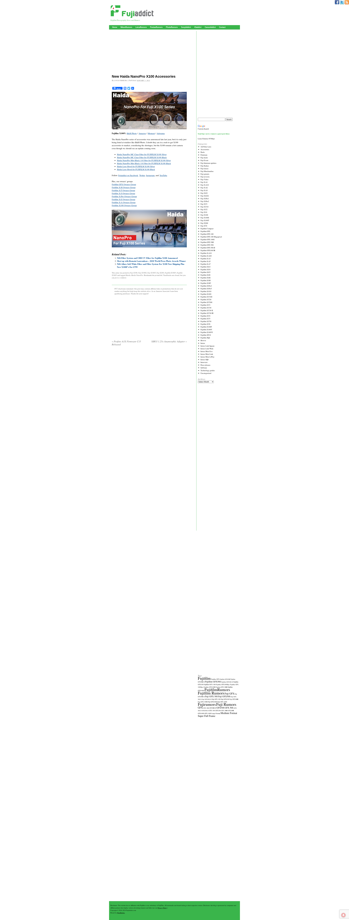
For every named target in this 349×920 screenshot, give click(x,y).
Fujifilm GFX (205, 231)
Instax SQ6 (205, 359)
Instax (203, 343)
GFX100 (218, 710)
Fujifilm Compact (207, 228)
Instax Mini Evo (207, 351)
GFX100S (201, 713)
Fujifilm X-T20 (206, 299)
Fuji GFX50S (224, 696)
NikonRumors (126, 27)
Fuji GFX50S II (206, 699)
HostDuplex (121, 913)
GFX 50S (229, 707)
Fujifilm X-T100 (206, 297)
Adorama (161, 133)
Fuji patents (205, 174)
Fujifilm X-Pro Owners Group (124, 196)
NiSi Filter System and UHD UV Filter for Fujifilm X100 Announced (147, 258)
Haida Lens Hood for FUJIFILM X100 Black (136, 169)
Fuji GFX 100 (216, 699)
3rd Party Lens (206, 146)
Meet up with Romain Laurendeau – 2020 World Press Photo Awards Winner (151, 261)
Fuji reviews (205, 176)
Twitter (142, 175)
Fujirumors (207, 704)
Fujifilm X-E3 (205, 267)
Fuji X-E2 (204, 193)
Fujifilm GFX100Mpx (223, 684)
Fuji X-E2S (205, 196)
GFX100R (231, 711)
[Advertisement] (149, 52)
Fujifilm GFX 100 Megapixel (211, 236)
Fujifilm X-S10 (206, 291)
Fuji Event (204, 160)
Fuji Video (204, 179)
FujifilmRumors (217, 689)
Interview (204, 362)
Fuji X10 (204, 212)
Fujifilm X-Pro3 (206, 286)
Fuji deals (204, 157)
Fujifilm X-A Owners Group (124, 202)
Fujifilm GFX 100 (207, 234)
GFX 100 (212, 710)
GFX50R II (212, 708)
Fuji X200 (160, 273)
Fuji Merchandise (207, 171)
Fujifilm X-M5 (206, 283)
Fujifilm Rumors (211, 693)
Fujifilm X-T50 (206, 321)
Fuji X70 (204, 226)
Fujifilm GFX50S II (227, 682)
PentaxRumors (156, 27)
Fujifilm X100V (206, 329)
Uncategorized (206, 373)
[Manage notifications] (343, 915)
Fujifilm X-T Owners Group (123, 190)
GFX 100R (224, 711)
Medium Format (229, 713)
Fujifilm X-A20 (206, 256)
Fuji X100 (133, 273)
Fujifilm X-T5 (205, 318)
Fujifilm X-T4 (205, 316)
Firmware (204, 155)
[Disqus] (149, 383)
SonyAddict (186, 27)
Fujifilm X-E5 (205, 272)
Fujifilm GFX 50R (207, 242)
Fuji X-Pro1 (205, 198)
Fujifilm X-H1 (206, 275)
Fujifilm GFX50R (225, 679)
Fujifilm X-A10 (206, 253)
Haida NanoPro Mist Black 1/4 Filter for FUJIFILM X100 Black (144, 163)
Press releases (205, 365)
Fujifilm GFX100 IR (208, 250)
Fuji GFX (229, 693)
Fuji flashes (205, 166)
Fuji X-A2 (204, 187)
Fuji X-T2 (204, 209)
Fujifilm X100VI (207, 332)
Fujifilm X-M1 (206, 280)
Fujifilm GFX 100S (207, 239)
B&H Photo (132, 133)
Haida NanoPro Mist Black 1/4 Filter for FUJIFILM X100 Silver (144, 160)
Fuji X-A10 (205, 185)
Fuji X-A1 (204, 182)
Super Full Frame (206, 716)
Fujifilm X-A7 (206, 264)
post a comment (120, 277)
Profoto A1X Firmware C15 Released (126, 343)
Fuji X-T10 (204, 206)
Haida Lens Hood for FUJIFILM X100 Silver (136, 166)
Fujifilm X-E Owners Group (123, 199)
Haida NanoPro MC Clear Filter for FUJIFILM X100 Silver (142, 154)
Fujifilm (204, 678)
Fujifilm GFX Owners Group (124, 184)
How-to (203, 340)
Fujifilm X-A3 (206, 258)
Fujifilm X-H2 (206, 277)
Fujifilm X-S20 (206, 294)
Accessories (205, 149)
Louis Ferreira (120, 80)
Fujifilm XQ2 (205, 337)
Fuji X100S (142, 273)
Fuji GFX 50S (211, 696)
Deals (203, 152)
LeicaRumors (141, 27)
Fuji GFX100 (225, 699)
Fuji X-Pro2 (205, 201)
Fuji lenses (204, 168)
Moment (151, 133)
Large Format (216, 713)
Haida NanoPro (137, 275)
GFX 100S (207, 713)
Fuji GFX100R (234, 699)
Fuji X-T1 (204, 204)
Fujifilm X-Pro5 (206, 288)
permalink (158, 275)
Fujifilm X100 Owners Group (124, 205)
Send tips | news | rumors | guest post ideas (214, 133)
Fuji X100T (151, 273)
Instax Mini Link (207, 354)
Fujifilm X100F (170, 273)
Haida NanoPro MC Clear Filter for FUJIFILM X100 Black (142, 157)
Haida (128, 275)
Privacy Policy (162, 908)
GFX (200, 707)
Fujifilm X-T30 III (207, 313)
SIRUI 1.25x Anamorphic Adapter (169, 341)
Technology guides (208, 370)
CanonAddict (210, 27)
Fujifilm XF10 (206, 335)
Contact (222, 27)
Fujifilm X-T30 (206, 307)
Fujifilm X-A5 (206, 261)
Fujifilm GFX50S (213, 681)
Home (114, 27)
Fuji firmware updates (208, 163)
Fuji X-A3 (204, 190)
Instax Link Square (207, 346)
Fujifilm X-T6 (205, 324)
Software (204, 367)
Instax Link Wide (207, 348)
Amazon (142, 133)
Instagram (150, 175)
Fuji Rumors (226, 704)
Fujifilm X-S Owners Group (123, 193)
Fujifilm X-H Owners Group (124, 187)
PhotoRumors (172, 27)
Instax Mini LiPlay (207, 357)
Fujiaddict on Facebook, (128, 175)
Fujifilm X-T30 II (207, 310)
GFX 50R (206, 708)
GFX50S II (205, 711)
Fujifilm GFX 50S (207, 245)
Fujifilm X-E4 (205, 269)
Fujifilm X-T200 (206, 302)
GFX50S (220, 707)
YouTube (163, 175)
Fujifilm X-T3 (205, 305)
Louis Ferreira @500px (206, 138)
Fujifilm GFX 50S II (208, 247)
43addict (197, 27)
